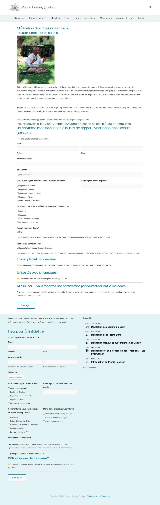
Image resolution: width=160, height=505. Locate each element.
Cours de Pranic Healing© (56, 417)
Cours (67, 18)
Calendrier (55, 18)
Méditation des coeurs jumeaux (108, 326)
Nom (83, 153)
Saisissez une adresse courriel (20, 367)
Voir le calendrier (89, 367)
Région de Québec (26, 189)
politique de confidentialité (129, 253)
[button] (150, 7)
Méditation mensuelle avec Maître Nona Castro (116, 342)
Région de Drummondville (30, 193)
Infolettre (23, 211)
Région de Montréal (27, 185)
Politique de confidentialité (98, 496)
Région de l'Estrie (26, 197)
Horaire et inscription (85, 18)
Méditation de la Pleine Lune (106, 334)
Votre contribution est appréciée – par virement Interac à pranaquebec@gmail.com (53, 119)
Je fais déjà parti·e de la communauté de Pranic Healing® (24, 423)
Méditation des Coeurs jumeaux (58, 414)
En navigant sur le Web (28, 222)
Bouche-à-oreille (17, 428)
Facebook (23, 215)
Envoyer (26, 305)
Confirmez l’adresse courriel (54, 367)
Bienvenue (19, 18)
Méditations (106, 18)
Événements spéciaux (54, 421)
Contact (142, 18)
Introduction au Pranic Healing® (108, 362)
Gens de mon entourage (29, 218)
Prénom (20, 153)
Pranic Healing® (37, 18)
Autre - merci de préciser (29, 200)
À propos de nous (125, 18)
